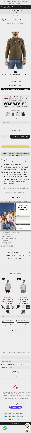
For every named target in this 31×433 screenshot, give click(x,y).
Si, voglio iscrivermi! (23, 224)
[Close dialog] (30, 203)
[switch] (27, 431)
